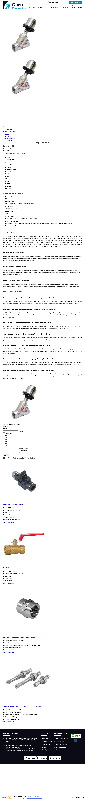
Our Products (55, 7)
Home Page (31, 7)
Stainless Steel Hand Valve (13, 505)
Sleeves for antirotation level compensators (19, 637)
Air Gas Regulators (61, 747)
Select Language (76, 797)
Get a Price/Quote (8, 149)
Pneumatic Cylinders (62, 738)
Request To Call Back (9, 131)
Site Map (44, 750)
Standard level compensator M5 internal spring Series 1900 (24, 706)
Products (8, 136)
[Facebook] (75, 741)
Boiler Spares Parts (61, 744)
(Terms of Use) (35, 796)
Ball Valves (7, 568)
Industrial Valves (10, 138)
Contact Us (65, 7)
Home (7, 134)
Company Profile (43, 7)
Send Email (74, 2)
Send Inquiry (9, 129)
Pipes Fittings (60, 741)
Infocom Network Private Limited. (34, 798)
